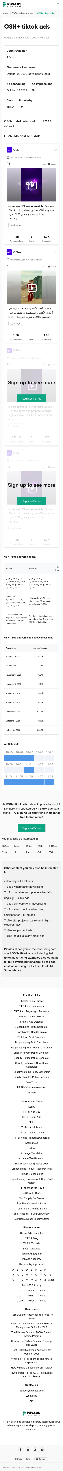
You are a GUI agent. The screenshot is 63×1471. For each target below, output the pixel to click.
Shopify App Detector (31, 1021)
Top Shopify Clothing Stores (31, 1208)
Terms (28, 1459)
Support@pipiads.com (31, 1390)
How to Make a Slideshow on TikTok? (31, 1367)
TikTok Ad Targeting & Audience (31, 1011)
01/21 (20, 1295)
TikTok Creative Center (31, 1132)
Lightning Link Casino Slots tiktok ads (20, 852)
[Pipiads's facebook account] (20, 1449)
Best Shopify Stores (31, 1193)
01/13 (31, 1295)
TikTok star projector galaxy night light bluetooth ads (27, 922)
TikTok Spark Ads (31, 1117)
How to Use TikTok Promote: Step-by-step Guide (31, 1342)
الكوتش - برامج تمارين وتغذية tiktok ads (20, 846)
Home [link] (5, 13)
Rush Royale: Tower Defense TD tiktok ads (55, 846)
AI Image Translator (31, 1153)
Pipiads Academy (31, 1259)
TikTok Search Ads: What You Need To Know (31, 1316)
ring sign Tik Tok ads (16, 898)
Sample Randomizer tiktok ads (31, 852)
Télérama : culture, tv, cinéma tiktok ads (55, 852)
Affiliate (32, 1092)
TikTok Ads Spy (31, 1112)
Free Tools (31, 1082)
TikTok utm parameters (31, 1006)
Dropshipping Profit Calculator (31, 1042)
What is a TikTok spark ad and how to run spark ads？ (31, 1360)
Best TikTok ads (31, 1248)
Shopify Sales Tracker (31, 1001)
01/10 (43, 1295)
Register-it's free (31, 398)
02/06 (31, 1290)
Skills (32, 1122)
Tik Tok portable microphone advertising (28, 892)
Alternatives (31, 1143)
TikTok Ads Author (32, 1253)
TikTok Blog (31, 1238)
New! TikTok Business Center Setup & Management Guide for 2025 (31, 1325)
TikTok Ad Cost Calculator (31, 1037)
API (31, 1401)
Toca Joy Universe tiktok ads (8, 846)
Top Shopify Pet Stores (31, 1198)
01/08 (31, 1300)
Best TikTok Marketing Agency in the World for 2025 (31, 1351)
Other (50, 1279)
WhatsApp (31, 1395)
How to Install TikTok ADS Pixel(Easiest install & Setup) (31, 1374)
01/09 (20, 1300)
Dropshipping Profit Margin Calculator (31, 1047)
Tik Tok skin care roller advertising (25, 903)
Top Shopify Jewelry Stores (31, 1203)
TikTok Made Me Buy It (31, 1188)
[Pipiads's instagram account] (42, 1449)
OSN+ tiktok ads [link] (45, 13)
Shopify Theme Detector (31, 1016)
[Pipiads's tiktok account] (35, 1449)
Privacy (18, 1459)
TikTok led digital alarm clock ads (24, 936)
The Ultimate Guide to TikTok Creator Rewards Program (31, 1334)
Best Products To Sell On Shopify (31, 1213)
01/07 (43, 1300)
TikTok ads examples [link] (22, 13)
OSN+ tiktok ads (43, 852)
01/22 (43, 1290)
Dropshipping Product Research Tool (31, 1168)
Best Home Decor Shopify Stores (31, 1219)
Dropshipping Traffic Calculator (31, 1027)
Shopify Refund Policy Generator (31, 1058)
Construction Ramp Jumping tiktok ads (8, 852)
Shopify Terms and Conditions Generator (31, 1064)
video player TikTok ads (18, 881)
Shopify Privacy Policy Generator (31, 1052)
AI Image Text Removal (31, 1158)
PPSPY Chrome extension (31, 1087)
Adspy (31, 1106)
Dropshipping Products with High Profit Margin (32, 1180)
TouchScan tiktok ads (31, 846)
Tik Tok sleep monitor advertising (24, 909)
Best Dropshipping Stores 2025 (31, 1163)
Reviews (31, 1148)
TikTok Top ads (31, 1243)
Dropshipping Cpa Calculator (31, 1032)
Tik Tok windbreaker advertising (23, 886)
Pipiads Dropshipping (31, 1174)
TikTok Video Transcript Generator (31, 1137)
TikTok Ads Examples (31, 1233)
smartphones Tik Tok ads (19, 915)
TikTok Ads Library (31, 1127)
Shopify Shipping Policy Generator (31, 1077)
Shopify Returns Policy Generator (31, 1072)
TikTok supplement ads (18, 930)
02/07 (20, 1290)
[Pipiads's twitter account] (28, 1449)
